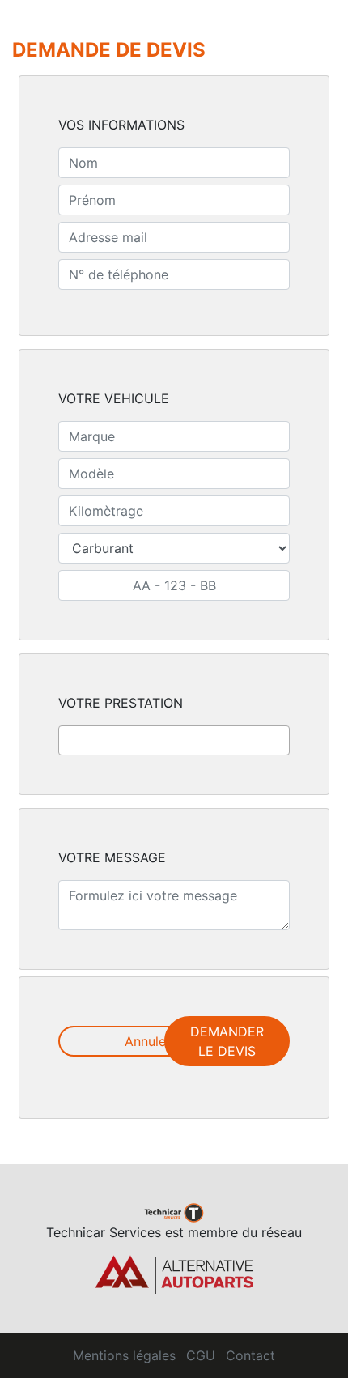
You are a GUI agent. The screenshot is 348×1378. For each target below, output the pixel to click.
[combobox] (174, 740)
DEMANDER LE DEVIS (227, 1041)
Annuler (148, 1041)
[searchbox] (68, 740)
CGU (200, 1355)
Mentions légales (124, 1355)
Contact (250, 1355)
